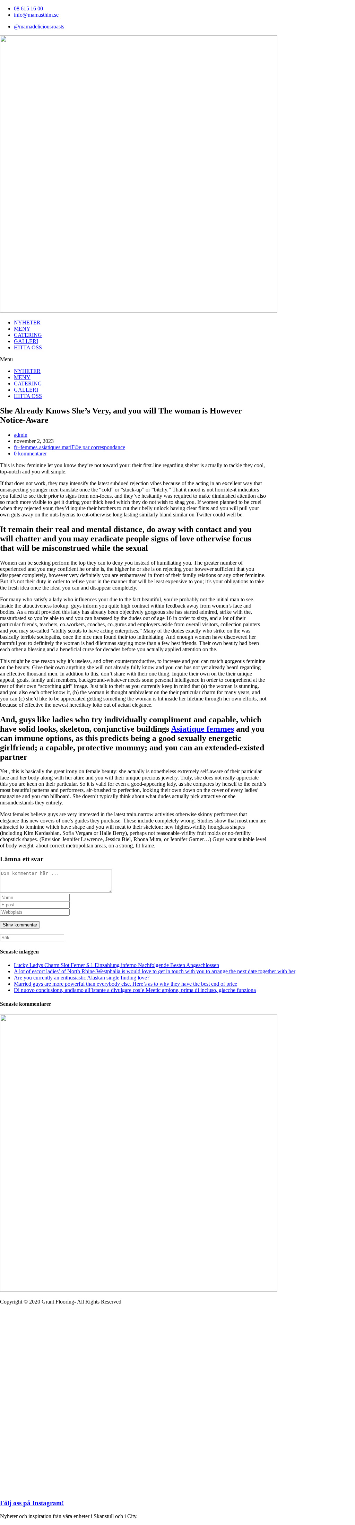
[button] (177, 359)
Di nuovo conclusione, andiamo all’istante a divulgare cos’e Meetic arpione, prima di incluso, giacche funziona (135, 990)
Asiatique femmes (202, 728)
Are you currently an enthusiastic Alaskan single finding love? (81, 978)
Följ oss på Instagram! (32, 1503)
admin (20, 435)
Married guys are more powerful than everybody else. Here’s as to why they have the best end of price (125, 984)
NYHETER (27, 322)
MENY (22, 329)
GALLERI (26, 341)
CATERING (28, 335)
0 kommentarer (30, 453)
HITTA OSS (28, 347)
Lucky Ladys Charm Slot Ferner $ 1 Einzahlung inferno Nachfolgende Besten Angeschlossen (116, 965)
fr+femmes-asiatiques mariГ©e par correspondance (69, 447)
